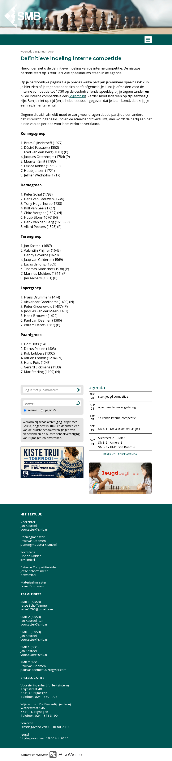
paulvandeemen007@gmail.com (43, 670)
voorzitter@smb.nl (34, 529)
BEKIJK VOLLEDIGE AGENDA (120, 454)
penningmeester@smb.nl (39, 544)
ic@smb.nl (77, 96)
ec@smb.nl (28, 575)
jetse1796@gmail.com (37, 609)
